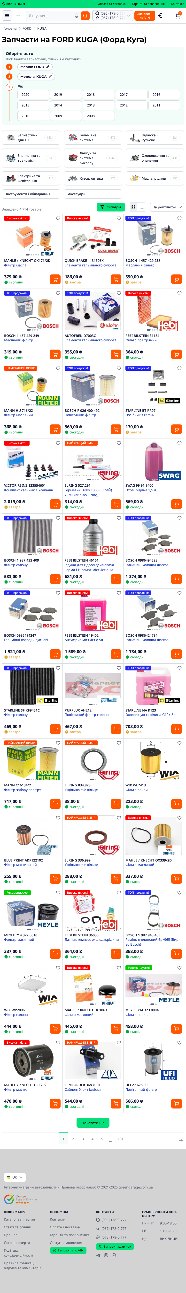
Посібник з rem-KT (140, 415)
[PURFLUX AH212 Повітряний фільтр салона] (93, 686)
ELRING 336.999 (78, 860)
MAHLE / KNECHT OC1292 (25, 1085)
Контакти (177, 4)
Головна (10, 28)
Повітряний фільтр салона (87, 714)
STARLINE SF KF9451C (22, 710)
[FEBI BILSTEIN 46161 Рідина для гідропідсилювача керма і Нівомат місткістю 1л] (93, 536)
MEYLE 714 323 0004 (142, 1010)
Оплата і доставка (65, 1227)
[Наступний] (56, 236)
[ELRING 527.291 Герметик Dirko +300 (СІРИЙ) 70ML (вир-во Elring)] (93, 461)
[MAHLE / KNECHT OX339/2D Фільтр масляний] (153, 835)
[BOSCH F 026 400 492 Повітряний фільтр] (93, 386)
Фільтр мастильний (20, 864)
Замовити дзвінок (117, 1246)
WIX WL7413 (135, 785)
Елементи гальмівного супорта (90, 265)
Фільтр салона (16, 1014)
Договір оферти (17, 1242)
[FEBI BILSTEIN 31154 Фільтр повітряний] (153, 311)
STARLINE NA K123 (140, 710)
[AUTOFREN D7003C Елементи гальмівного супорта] (93, 311)
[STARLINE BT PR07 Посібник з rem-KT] (153, 386)
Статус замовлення (66, 1242)
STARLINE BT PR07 (140, 410)
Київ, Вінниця (15, 4)
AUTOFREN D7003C (80, 336)
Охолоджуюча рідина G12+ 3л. (150, 714)
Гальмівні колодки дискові (147, 565)
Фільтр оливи (136, 789)
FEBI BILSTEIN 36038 (82, 935)
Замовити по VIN (71, 1250)
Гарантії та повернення (148, 4)
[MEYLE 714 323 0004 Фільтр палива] (153, 985)
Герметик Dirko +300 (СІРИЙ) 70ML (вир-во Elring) (88, 492)
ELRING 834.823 (78, 785)
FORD (27, 28)
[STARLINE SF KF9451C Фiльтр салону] (32, 686)
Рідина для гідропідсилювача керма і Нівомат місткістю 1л (89, 567)
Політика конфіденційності (18, 1253)
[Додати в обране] (58, 218)
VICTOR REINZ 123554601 (25, 485)
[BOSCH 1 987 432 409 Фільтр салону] (32, 536)
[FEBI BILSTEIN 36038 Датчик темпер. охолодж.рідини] (93, 910)
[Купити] (55, 279)
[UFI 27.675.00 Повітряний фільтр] (153, 1060)
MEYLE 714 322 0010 (20, 935)
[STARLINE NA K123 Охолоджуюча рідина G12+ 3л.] (153, 686)
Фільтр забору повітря (22, 789)
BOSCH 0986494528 (141, 560)
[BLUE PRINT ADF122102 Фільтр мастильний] (32, 835)
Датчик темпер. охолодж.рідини (92, 939)
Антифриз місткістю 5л (84, 639)
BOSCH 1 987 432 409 (21, 560)
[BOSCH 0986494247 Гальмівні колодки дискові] (32, 610)
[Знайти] (85, 15)
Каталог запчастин (19, 1219)
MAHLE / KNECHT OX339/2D (148, 860)
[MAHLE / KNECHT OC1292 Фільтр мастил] (32, 1060)
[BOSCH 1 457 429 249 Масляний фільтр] (32, 311)
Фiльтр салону (16, 714)
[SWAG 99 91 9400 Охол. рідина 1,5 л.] (153, 461)
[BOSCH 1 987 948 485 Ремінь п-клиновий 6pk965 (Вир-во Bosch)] (153, 910)
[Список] (142, 207)
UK (14, 1177)
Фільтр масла (15, 265)
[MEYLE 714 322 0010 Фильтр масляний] (32, 910)
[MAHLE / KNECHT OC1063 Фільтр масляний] (93, 985)
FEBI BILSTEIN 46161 (82, 560)
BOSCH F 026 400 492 (82, 410)
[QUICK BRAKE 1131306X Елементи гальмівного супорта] (93, 236)
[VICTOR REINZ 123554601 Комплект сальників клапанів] (32, 461)
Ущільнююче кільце (81, 789)
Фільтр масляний (18, 415)
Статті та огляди (17, 1227)
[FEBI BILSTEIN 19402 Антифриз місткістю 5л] (93, 610)
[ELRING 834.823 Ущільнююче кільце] (93, 760)
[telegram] (98, 1255)
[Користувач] (160, 15)
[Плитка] (133, 207)
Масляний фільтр (140, 265)
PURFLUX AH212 (78, 710)
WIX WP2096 (14, 1010)
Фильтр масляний (19, 939)
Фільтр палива (137, 1014)
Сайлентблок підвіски (83, 1089)
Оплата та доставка (112, 4)
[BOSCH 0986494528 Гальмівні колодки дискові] (153, 536)
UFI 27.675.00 (136, 1085)
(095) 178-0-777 (114, 1219)
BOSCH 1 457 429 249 (21, 336)
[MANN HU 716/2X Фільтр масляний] (32, 386)
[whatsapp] (113, 1255)
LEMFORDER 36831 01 (83, 1085)
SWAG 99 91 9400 (139, 485)
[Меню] (7, 15)
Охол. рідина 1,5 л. (141, 490)
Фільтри (114, 207)
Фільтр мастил (16, 1089)
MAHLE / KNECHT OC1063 (86, 1010)
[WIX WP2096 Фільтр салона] (32, 985)
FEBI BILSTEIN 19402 (82, 635)
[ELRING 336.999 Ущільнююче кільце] (93, 835)
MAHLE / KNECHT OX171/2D (27, 260)
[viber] (106, 1255)
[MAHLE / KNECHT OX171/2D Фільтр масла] (32, 236)
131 (121, 1138)
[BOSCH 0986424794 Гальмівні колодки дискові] (153, 610)
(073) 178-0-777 (114, 1237)
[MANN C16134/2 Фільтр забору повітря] (32, 760)
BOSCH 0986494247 (20, 635)
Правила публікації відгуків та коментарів (22, 1265)
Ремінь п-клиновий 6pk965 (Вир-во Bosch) (152, 941)
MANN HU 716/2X (18, 410)
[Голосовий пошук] (76, 16)
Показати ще (93, 1123)
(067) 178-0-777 (114, 1228)
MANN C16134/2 (17, 785)
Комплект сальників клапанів (28, 490)
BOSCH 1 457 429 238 (142, 260)
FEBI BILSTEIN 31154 (142, 336)
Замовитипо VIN (144, 15)
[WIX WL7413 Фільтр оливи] (153, 760)
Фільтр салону (16, 565)
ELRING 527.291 (78, 485)
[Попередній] (9, 236)
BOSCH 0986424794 (141, 635)
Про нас (10, 1234)
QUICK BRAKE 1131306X (84, 260)
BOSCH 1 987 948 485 (142, 935)
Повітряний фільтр (80, 415)
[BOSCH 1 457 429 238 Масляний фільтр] (153, 236)
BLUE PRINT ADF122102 (23, 860)
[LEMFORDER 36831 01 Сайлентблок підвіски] (93, 1060)
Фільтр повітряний (141, 340)
